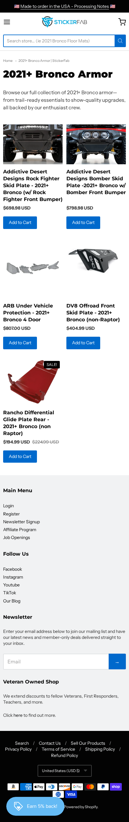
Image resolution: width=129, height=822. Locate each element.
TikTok (9, 593)
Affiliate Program (19, 529)
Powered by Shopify (80, 806)
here (18, 715)
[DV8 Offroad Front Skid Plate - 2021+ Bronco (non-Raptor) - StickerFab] (96, 258)
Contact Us (50, 743)
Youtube (11, 585)
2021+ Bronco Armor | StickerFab (44, 60)
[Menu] (13, 22)
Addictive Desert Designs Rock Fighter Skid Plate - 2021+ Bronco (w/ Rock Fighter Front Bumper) (33, 185)
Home (8, 60)
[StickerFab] (64, 22)
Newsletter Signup (21, 522)
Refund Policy (64, 755)
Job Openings (16, 537)
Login (8, 506)
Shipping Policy (100, 749)
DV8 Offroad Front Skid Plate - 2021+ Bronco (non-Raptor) (93, 313)
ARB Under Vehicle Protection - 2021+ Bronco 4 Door (28, 313)
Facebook (12, 569)
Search (22, 743)
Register (11, 514)
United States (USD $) (61, 770)
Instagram (13, 577)
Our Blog (11, 601)
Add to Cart (20, 222)
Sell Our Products (88, 743)
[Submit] (120, 41)
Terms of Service (58, 749)
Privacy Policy (18, 749)
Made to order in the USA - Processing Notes (64, 6)
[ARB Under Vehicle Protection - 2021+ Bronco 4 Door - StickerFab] (33, 268)
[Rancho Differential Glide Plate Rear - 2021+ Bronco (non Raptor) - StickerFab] (33, 382)
